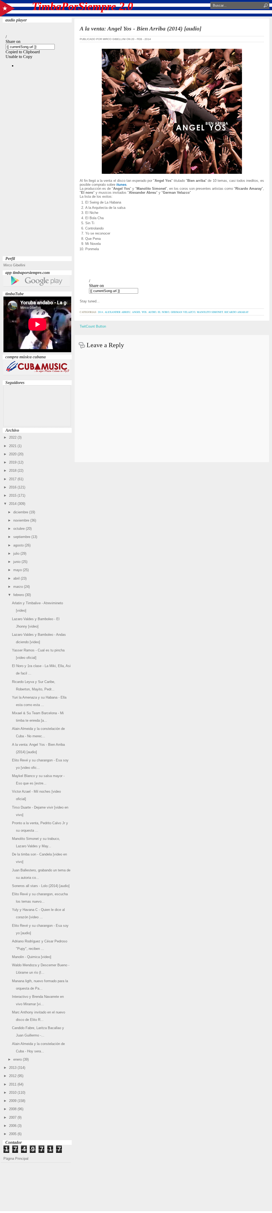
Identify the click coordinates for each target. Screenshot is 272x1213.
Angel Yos (139, 312)
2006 (13, 1126)
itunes (121, 185)
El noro (163, 312)
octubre (19, 529)
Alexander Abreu (117, 312)
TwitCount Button (93, 326)
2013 (13, 1068)
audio (152, 312)
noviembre (21, 520)
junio (17, 562)
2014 (13, 504)
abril (17, 578)
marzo (18, 587)
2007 (13, 1117)
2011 (13, 1084)
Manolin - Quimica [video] (31, 957)
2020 (13, 454)
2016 (13, 487)
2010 (13, 1093)
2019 (13, 462)
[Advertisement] (37, 175)
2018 (13, 471)
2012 (13, 1076)
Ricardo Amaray (236, 312)
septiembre (22, 537)
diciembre (21, 512)
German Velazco (183, 312)
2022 (13, 437)
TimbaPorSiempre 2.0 (82, 6)
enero (18, 1059)
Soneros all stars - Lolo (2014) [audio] (41, 886)
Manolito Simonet (210, 312)
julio (16, 553)
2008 (13, 1109)
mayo (18, 570)
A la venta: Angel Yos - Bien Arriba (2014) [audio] (140, 28)
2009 (13, 1101)
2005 (13, 1134)
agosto (19, 545)
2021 (13, 446)
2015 (13, 495)
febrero (19, 595)
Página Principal (15, 1159)
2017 (13, 479)
